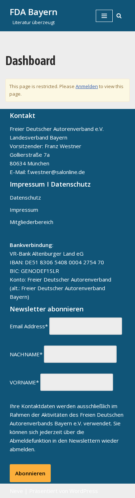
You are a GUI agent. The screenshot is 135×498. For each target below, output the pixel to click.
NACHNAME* (26, 354)
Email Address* (29, 326)
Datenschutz (25, 197)
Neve (16, 490)
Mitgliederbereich (31, 221)
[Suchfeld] (119, 15)
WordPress (83, 490)
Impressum (24, 209)
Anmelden (87, 86)
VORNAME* (24, 382)
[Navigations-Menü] (104, 16)
